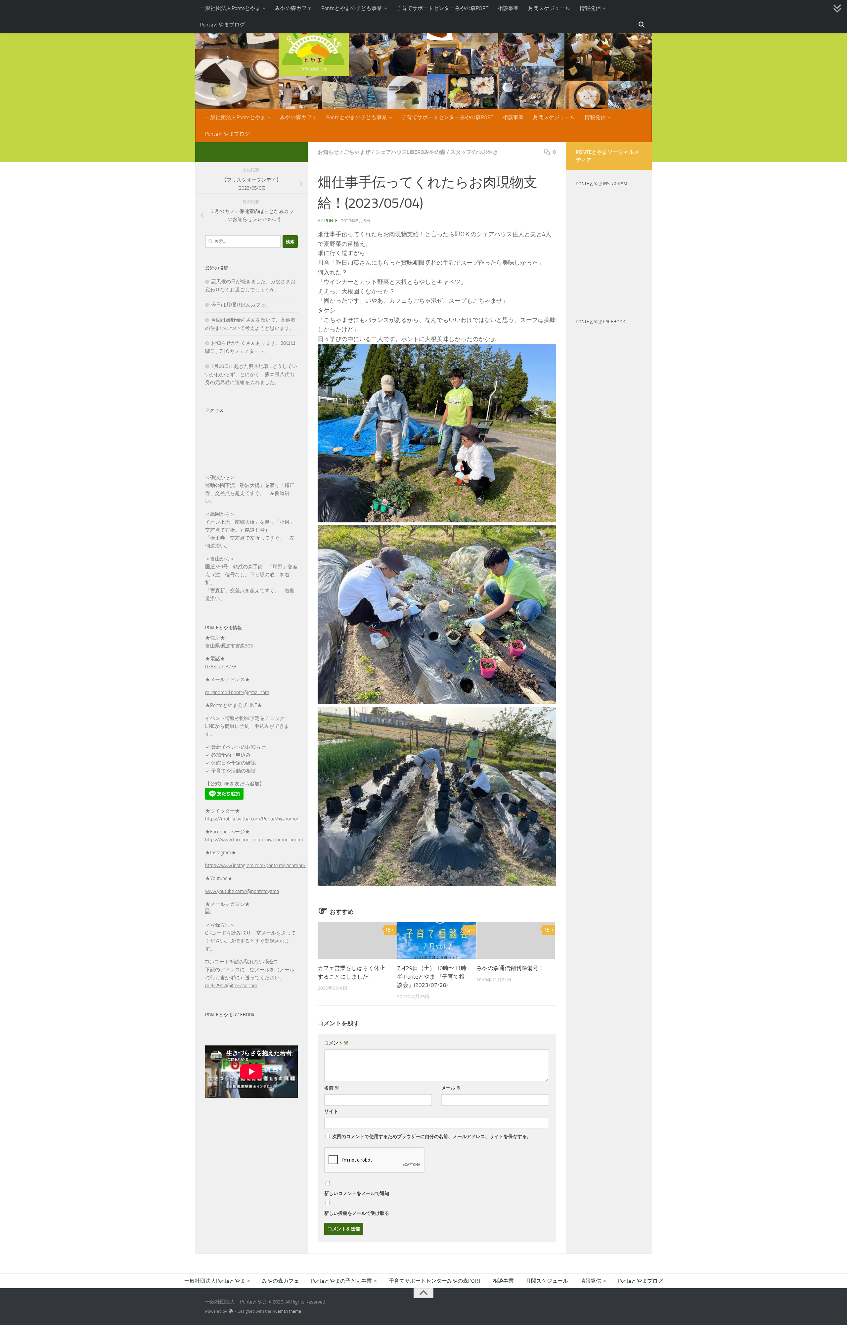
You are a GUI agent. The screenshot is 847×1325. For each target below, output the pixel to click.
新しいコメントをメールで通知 (356, 1193)
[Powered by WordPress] (231, 1311)
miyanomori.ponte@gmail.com (237, 692)
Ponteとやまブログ (222, 25)
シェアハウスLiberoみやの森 (410, 152)
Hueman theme (286, 1311)
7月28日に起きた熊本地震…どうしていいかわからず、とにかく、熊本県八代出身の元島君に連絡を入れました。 (251, 374)
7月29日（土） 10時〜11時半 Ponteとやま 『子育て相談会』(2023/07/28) (432, 976)
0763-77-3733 (220, 667)
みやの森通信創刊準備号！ (510, 968)
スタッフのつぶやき (474, 152)
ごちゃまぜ (357, 152)
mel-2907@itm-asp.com (231, 986)
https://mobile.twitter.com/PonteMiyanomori (252, 819)
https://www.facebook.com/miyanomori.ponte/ (254, 840)
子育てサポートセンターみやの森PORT (442, 8)
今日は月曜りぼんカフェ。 (241, 305)
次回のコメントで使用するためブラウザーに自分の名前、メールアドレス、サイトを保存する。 (431, 1136)
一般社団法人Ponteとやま (230, 8)
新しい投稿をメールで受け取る (356, 1213)
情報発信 (590, 8)
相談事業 (508, 8)
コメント (336, 1043)
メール (451, 1088)
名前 (331, 1088)
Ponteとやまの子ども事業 (351, 8)
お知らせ (328, 152)
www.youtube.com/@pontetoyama (242, 891)
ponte (331, 221)
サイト (331, 1111)
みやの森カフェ (293, 8)
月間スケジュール (549, 8)
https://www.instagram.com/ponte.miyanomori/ (255, 865)
